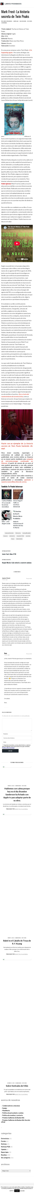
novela (28, 536)
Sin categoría (23, 21)
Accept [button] (17, 1190)
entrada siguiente (6, 559)
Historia (18, 533)
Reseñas (4, 1155)
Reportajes (4, 1152)
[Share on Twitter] (14, 544)
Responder (29, 578)
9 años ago (5, 579)
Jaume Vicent (6, 578)
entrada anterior (6, 551)
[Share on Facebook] (11, 544)
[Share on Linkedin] (22, 544)
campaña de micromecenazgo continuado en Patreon (17, 461)
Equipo (4, 1108)
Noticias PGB (5, 1147)
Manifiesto (6, 1110)
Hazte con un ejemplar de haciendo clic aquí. (17, 446)
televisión (19, 539)
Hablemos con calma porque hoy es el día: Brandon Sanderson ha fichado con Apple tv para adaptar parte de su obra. (17, 794)
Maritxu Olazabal (21, 809)
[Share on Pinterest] (19, 544)
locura (5, 536)
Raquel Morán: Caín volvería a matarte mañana (16, 563)
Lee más (22, 1190)
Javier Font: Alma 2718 (9, 554)
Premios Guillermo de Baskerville (13, 1118)
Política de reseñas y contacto (12, 1115)
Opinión (3, 1149)
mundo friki (20, 536)
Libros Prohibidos (7, 21)
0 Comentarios (18, 785)
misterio (12, 536)
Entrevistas (5, 1138)
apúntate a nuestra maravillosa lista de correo (17, 481)
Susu (12, 539)
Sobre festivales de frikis (17, 1086)
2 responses (4, 23)
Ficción (3, 1141)
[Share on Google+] (17, 544)
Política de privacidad (8, 747)
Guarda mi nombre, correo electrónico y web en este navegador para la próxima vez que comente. (16, 745)
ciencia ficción (9, 533)
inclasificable (26, 533)
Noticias (4, 1144)
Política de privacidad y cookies (13, 1113)
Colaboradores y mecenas (11, 1106)
